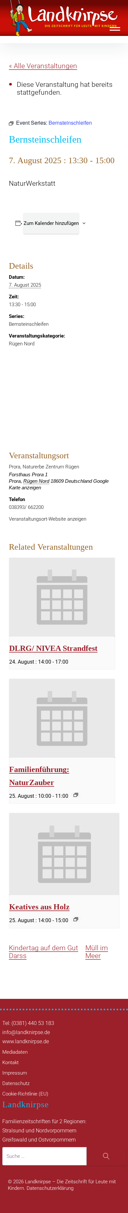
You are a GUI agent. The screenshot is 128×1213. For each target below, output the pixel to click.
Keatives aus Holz (39, 906)
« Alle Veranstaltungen (43, 66)
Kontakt (10, 1062)
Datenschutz (16, 1083)
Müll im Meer (96, 952)
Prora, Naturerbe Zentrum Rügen (44, 467)
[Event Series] (76, 795)
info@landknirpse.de (26, 1032)
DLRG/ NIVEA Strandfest (53, 648)
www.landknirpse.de (25, 1041)
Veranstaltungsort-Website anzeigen (47, 519)
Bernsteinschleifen (29, 324)
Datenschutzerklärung (50, 1188)
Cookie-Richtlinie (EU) (25, 1094)
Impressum (14, 1073)
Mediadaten (15, 1052)
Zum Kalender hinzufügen (51, 223)
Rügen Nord (21, 344)
